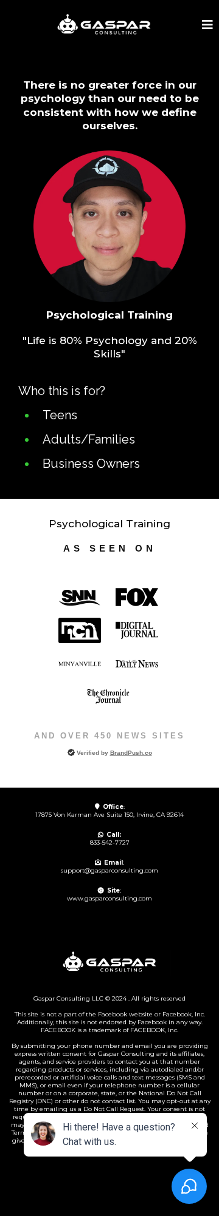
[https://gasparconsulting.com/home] (104, 24)
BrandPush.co (131, 752)
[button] (207, 26)
